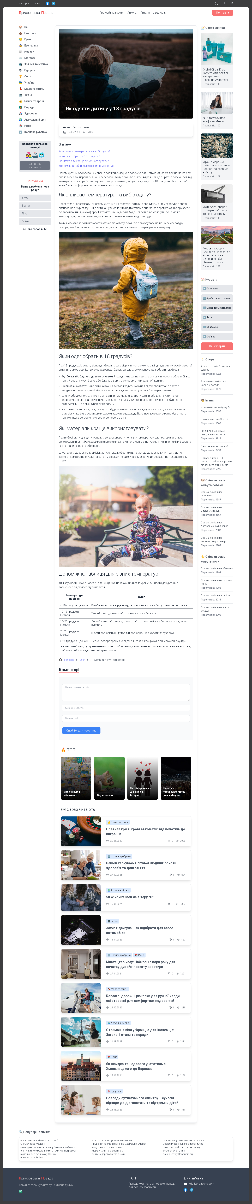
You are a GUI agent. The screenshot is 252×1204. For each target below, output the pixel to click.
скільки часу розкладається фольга (183, 1140)
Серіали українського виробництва (183, 1143)
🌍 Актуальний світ (118, 890)
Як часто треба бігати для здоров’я (215, 368)
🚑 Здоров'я (114, 1091)
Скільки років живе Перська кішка (216, 582)
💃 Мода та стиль (117, 989)
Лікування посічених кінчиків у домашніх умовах (119, 1143)
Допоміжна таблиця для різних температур (86, 165)
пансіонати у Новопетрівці (178, 1154)
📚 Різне (139, 955)
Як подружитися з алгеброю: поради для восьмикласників (152, 1185)
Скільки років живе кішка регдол (215, 609)
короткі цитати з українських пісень (112, 1140)
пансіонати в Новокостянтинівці (181, 1147)
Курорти (24, 3)
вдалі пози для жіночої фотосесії (39, 1140)
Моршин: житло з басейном (107, 1150)
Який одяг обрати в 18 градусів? (79, 156)
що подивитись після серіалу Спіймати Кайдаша (47, 1147)
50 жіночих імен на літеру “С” (130, 897)
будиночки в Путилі (174, 1150)
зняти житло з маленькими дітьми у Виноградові (48, 1150)
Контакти (222, 12)
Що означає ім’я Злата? (214, 419)
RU (225, 3)
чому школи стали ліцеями (107, 1147)
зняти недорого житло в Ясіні (108, 1154)
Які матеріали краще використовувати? (84, 161)
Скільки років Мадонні (32, 1143)
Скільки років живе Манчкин (217, 568)
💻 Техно (112, 921)
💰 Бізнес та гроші (117, 822)
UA (231, 3)
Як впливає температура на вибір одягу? (84, 151)
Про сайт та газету (111, 12)
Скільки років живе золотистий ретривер (213, 539)
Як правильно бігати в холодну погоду (213, 383)
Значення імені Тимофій (214, 446)
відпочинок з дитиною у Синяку (38, 1154)
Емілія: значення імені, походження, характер (213, 433)
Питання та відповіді (153, 12)
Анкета (132, 12)
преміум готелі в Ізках (32, 1157)
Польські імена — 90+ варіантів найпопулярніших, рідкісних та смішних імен (216, 461)
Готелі (36, 3)
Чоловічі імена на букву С (215, 407)
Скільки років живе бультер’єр (211, 494)
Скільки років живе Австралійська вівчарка (214, 524)
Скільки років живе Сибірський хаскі (211, 509)
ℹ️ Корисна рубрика (119, 856)
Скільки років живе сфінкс (216, 595)
